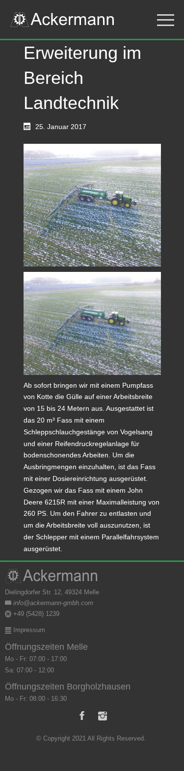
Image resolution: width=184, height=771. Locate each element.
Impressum (28, 630)
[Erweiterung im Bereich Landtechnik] (92, 205)
